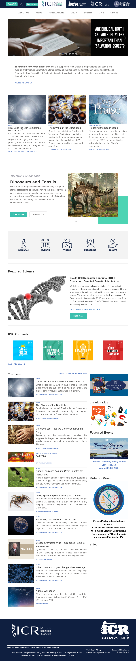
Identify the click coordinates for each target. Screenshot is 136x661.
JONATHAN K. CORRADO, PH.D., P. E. (50, 394)
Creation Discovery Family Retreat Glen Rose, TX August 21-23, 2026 (109, 465)
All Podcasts (16, 364)
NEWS (10, 125)
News (39, 13)
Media (74, 13)
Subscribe (33, 4)
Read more (78, 316)
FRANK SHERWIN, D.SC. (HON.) (48, 418)
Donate (12, 4)
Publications (56, 13)
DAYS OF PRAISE (95, 125)
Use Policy (90, 650)
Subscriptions (98, 652)
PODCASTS (82, 373)
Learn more (18, 214)
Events (88, 13)
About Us (23, 13)
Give (101, 13)
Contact (107, 652)
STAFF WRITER (43, 604)
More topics (38, 214)
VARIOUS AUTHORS (45, 463)
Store (114, 13)
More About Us (24, 83)
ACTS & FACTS (71, 373)
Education (55, 647)
